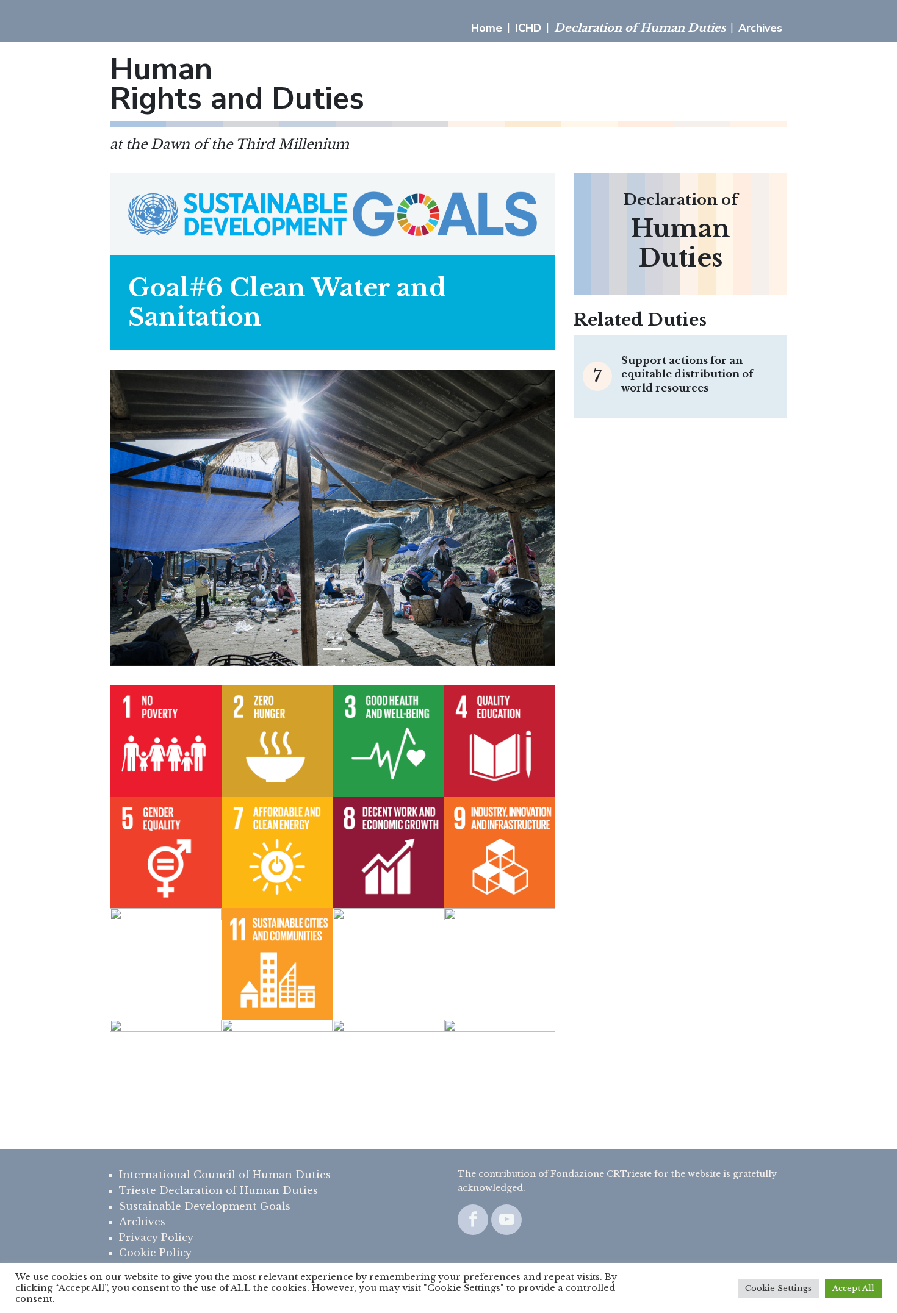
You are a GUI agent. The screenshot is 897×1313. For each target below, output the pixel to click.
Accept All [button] (853, 1288)
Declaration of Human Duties (640, 28)
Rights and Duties (237, 84)
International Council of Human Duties (225, 1174)
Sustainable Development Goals (204, 1206)
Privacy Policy (156, 1237)
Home (486, 28)
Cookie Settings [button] (778, 1288)
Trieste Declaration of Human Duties (218, 1190)
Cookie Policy (155, 1253)
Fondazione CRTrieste (601, 1173)
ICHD (528, 28)
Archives (760, 28)
